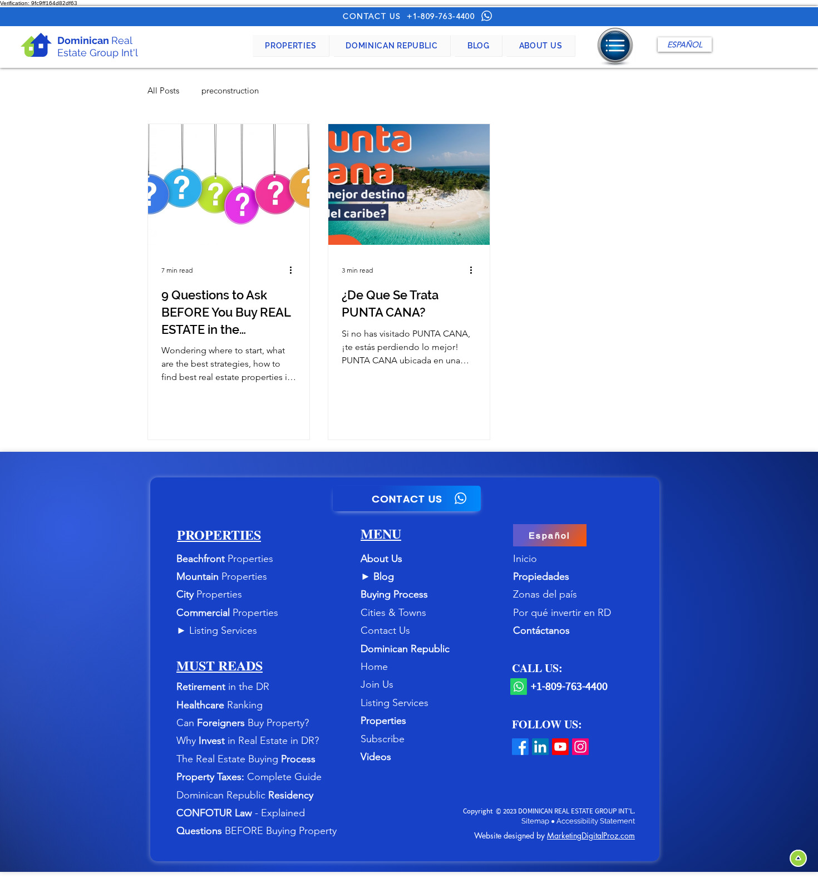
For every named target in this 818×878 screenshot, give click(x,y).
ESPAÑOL (684, 45)
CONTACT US (372, 16)
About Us (381, 559)
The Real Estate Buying (228, 759)
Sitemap (536, 821)
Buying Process (394, 594)
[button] (291, 45)
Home (374, 666)
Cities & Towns (393, 612)
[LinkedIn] (540, 746)
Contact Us (385, 630)
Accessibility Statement (595, 821)
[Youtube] (560, 746)
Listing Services (223, 630)
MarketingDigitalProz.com (591, 835)
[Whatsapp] (518, 686)
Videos (376, 757)
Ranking (245, 705)
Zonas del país (545, 594)
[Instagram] (580, 746)
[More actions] (294, 270)
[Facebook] (520, 746)
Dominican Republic (405, 649)
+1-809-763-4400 (441, 16)
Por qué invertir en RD (562, 612)
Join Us (377, 684)
